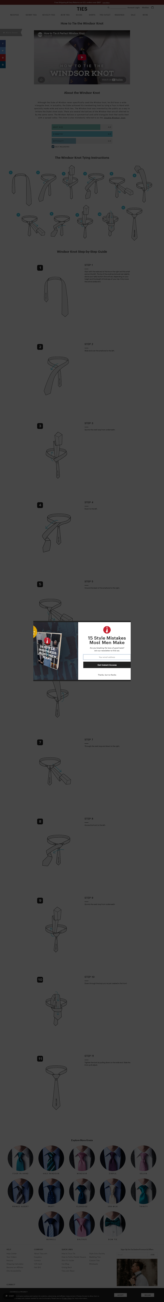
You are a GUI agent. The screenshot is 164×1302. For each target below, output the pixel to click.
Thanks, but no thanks (107, 675)
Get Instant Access (107, 665)
